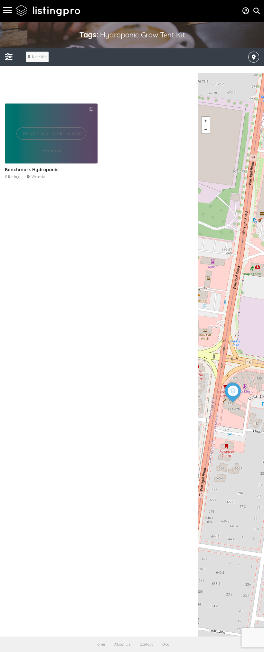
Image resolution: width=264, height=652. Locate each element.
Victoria (38, 177)
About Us (122, 644)
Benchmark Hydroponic (32, 170)
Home (100, 644)
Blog (166, 644)
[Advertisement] (117, 87)
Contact (146, 644)
